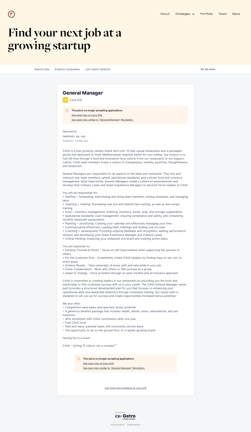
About (165, 14)
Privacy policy (117, 424)
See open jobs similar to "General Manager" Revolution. (102, 119)
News (236, 14)
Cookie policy (133, 424)
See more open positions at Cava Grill (125, 387)
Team (222, 14)
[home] (11, 14)
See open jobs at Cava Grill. (87, 115)
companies (67, 69)
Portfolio (206, 14)
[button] (183, 14)
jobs (42, 69)
